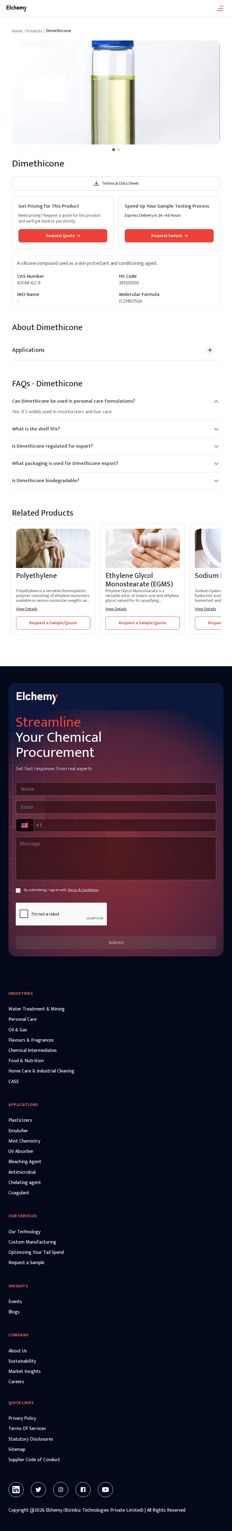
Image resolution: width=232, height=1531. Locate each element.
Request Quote (60, 235)
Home (17, 31)
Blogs (14, 1312)
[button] (24, 825)
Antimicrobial (22, 1172)
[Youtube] (105, 1489)
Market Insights (24, 1371)
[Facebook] (83, 1489)
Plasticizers (20, 1120)
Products (34, 31)
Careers (16, 1382)
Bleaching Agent (24, 1162)
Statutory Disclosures (30, 1439)
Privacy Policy (22, 1418)
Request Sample (166, 235)
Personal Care (22, 1019)
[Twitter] (38, 1489)
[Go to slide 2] (119, 149)
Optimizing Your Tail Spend (36, 1252)
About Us (17, 1351)
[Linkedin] (16, 1489)
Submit (116, 942)
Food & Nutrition (26, 1061)
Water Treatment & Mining (36, 1009)
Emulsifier (18, 1131)
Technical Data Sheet (120, 183)
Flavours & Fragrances (31, 1040)
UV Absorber (21, 1151)
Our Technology (24, 1232)
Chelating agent (24, 1183)
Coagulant (18, 1193)
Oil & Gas (17, 1030)
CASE (13, 1082)
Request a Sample (26, 1263)
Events (15, 1302)
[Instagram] (60, 1489)
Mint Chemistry (24, 1141)
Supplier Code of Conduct (34, 1460)
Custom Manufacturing (32, 1242)
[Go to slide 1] (113, 149)
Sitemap (16, 1449)
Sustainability (22, 1361)
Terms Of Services (27, 1429)
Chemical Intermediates (32, 1050)
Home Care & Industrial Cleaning (41, 1071)
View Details (26, 609)
